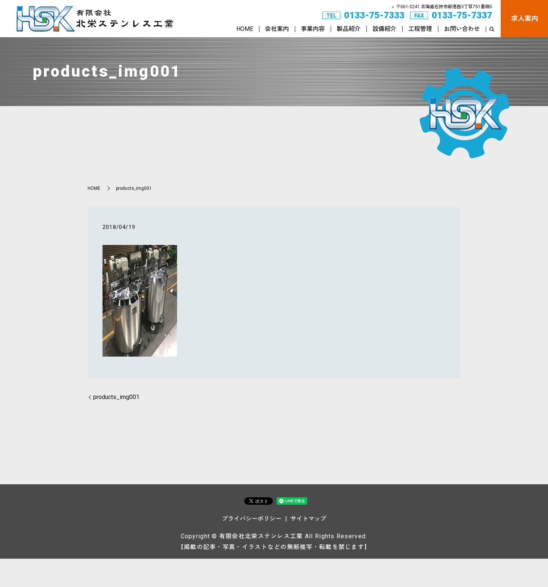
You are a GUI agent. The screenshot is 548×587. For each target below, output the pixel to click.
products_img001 (116, 397)
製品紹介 (348, 28)
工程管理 (420, 28)
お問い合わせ (462, 28)
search (492, 29)
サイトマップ (308, 518)
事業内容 (313, 28)
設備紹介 (384, 28)
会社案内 (277, 28)
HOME (244, 28)
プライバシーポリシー (251, 518)
